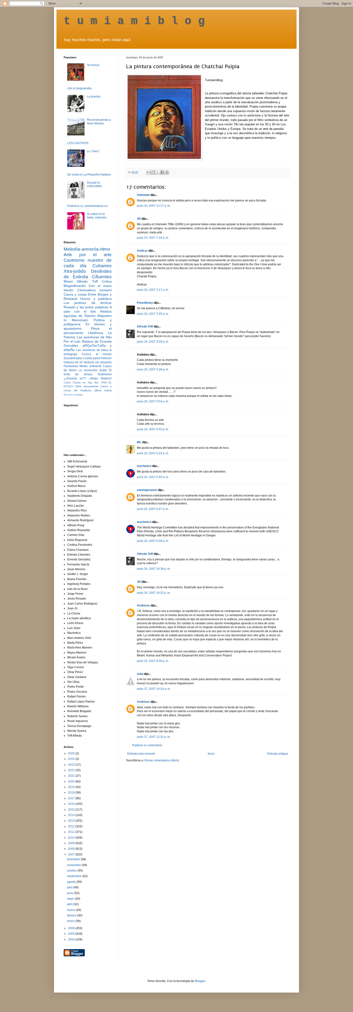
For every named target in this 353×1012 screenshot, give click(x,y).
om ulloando (103, 362)
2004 (71, 939)
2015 (71, 809)
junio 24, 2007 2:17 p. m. (153, 289)
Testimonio (104, 374)
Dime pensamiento (86, 386)
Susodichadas (73, 358)
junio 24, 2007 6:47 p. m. (153, 509)
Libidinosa (95, 333)
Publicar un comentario (147, 745)
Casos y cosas (75, 294)
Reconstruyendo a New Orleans (99, 121)
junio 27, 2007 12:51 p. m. (153, 737)
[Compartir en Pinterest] (166, 172)
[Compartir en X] (157, 172)
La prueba (93, 96)
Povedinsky (145, 302)
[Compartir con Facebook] (162, 172)
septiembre (74, 876)
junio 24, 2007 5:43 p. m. (153, 429)
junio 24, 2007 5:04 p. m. (153, 401)
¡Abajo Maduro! (100, 378)
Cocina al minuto (97, 354)
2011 (71, 832)
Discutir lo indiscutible (94, 184)
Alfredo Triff (145, 326)
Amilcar (142, 250)
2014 (71, 815)
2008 (71, 848)
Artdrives (143, 605)
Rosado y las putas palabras (86, 307)
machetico (144, 466)
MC (139, 442)
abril (70, 904)
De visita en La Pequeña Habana (89, 174)
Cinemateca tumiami (94, 290)
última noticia (103, 390)
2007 (71, 854)
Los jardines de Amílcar (88, 303)
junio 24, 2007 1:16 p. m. (153, 237)
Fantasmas (71, 366)
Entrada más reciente (141, 753)
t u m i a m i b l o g (134, 21)
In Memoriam (76, 320)
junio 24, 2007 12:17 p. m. (153, 205)
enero (71, 921)
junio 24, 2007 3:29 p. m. (153, 341)
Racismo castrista (73, 394)
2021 (71, 775)
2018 (71, 792)
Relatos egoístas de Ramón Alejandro (88, 313)
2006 (71, 928)
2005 (71, 933)
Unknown (143, 195)
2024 (71, 759)
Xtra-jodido (75, 271)
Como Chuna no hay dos (81, 382)
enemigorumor (147, 490)
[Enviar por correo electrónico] (148, 172)
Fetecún (106, 358)
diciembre (74, 859)
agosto (72, 882)
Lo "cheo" (93, 151)
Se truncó (93, 65)
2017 (71, 798)
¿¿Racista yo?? (75, 378)
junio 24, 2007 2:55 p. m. (153, 313)
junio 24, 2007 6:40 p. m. (153, 477)
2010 (71, 837)
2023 (71, 764)
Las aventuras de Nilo (94, 337)
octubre (72, 870)
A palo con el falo (88, 309)
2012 (71, 826)
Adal (140, 674)
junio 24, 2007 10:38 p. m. (153, 568)
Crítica (107, 281)
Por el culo (72, 341)
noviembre (74, 865)
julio (70, 887)
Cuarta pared (91, 358)
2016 (71, 804)
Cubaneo (102, 265)
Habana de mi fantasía (79, 362)
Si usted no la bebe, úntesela (96, 215)
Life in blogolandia (79, 88)
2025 (71, 753)
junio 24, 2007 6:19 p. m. (153, 453)
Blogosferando (75, 286)
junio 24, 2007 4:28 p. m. (153, 369)
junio (70, 893)
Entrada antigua (277, 753)
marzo (71, 910)
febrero (72, 915)
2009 (71, 843)
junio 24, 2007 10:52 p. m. (153, 592)
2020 (71, 781)
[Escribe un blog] (153, 172)
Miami (68, 281)
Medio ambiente (90, 366)
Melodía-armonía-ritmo (87, 249)
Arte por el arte (88, 254)
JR (139, 218)
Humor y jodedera (96, 299)
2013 (71, 820)
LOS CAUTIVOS (77, 143)
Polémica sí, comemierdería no (87, 206)
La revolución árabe (93, 370)
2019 (71, 787)
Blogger (200, 981)
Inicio (211, 753)
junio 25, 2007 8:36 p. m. (153, 661)
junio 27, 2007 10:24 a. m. (153, 689)
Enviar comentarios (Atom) (162, 760)
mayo (71, 898)
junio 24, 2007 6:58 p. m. (153, 541)
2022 (71, 770)
